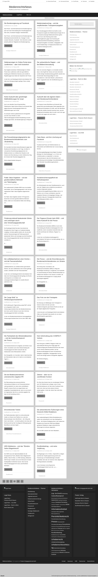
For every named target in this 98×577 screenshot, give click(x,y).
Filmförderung (73, 35)
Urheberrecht (9, 252)
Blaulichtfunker (73, 136)
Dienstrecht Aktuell (74, 89)
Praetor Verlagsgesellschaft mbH (28, 561)
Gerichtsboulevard (74, 138)
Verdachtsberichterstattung (59, 548)
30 (18, 481)
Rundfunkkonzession (55, 534)
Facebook (58, 502)
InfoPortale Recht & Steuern (82, 498)
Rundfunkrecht (9, 211)
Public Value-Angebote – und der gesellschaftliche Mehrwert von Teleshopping (15, 180)
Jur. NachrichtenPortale (51, 1)
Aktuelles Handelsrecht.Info (76, 84)
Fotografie (57, 504)
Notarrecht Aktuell (74, 99)
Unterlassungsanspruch (61, 536)
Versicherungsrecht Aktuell (76, 108)
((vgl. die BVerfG (56, 493)
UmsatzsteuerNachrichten (76, 126)
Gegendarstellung (62, 504)
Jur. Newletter (91, 1)
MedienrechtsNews (20, 6)
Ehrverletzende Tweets (12, 410)
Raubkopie (60, 528)
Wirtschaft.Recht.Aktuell (76, 111)
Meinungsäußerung (55, 513)
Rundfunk (62, 530)
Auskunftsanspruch (57, 496)
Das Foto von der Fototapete (47, 297)
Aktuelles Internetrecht (75, 87)
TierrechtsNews (73, 106)
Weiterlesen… (8, 45)
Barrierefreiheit (90, 561)
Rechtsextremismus (56, 530)
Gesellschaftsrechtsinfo (75, 94)
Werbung (63, 550)
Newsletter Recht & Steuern (82, 500)
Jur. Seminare (84, 1)
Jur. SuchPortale (74, 1)
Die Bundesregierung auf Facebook (16, 23)
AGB (76, 561)
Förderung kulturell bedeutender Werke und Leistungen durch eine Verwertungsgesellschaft (18, 220)
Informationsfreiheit (10, 130)
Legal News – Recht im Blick (11, 505)
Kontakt (63, 561)
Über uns (28, 14)
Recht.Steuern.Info (9, 507)
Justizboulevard (74, 143)
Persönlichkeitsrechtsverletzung (58, 519)
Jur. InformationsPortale (64, 1)
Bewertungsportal (54, 498)
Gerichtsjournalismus (56, 506)
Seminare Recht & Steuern (81, 503)
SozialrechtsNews (74, 104)
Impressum (70, 561)
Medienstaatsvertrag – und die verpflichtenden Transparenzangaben (70, 575)
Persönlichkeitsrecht (16, 433)
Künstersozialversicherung (76, 42)
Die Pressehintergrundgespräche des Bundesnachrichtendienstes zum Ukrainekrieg (17, 139)
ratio (55, 467)
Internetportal (53, 511)
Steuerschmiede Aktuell (75, 123)
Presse (54, 522)
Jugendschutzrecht (74, 39)
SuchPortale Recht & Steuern (82, 505)
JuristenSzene (73, 140)
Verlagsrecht (73, 59)
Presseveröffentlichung (60, 526)
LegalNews (19, 14)
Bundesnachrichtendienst (62, 498)
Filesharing (53, 504)
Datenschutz (54, 500)
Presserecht (15, 90)
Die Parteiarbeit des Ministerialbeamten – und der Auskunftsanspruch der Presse (18, 338)
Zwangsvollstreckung (55, 552)
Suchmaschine (54, 536)
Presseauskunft (60, 521)
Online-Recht (9, 90)
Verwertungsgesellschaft (55, 550)
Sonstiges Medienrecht (11, 50)
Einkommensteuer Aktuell (76, 121)
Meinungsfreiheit (60, 511)
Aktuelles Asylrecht (74, 82)
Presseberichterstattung (56, 524)
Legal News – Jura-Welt (10, 502)
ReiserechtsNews (74, 101)
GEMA (67, 504)
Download (60, 500)
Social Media (62, 534)
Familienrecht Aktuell (75, 92)
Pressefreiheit (66, 524)
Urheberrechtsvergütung (57, 542)
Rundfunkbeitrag (56, 532)
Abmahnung (64, 493)
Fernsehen (64, 502)
